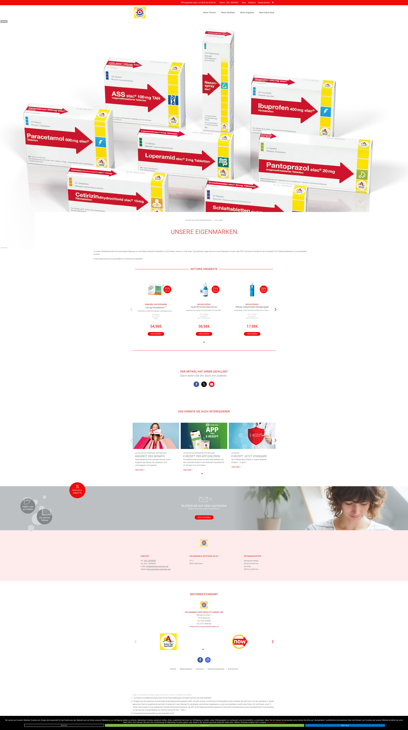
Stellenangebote (186, 669)
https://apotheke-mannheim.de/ (159, 569)
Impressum (200, 669)
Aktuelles (235, 453)
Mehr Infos (345, 725)
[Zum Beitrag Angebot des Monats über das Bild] (156, 436)
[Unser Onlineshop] (239, 641)
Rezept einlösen (264, 3)
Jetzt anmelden (204, 517)
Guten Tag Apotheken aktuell (199, 220)
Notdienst (252, 3)
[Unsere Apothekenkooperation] (168, 641)
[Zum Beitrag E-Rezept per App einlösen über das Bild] (204, 436)
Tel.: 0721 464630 (204, 621)
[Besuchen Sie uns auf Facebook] (200, 660)
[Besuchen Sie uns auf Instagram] (208, 660)
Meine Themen (209, 12)
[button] (276, 308)
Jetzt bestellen (155, 334)
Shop (244, 3)
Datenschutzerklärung (216, 669)
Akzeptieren (204, 725)
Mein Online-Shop (266, 12)
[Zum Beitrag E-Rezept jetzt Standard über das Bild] (252, 436)
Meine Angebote (247, 12)
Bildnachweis (233, 669)
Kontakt (173, 669)
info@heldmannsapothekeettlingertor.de (204, 627)
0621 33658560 (232, 3)
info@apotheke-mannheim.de (157, 566)
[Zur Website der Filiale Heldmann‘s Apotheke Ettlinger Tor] (204, 605)
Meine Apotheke (228, 12)
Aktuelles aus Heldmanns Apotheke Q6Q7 (151, 453)
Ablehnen (64, 725)
